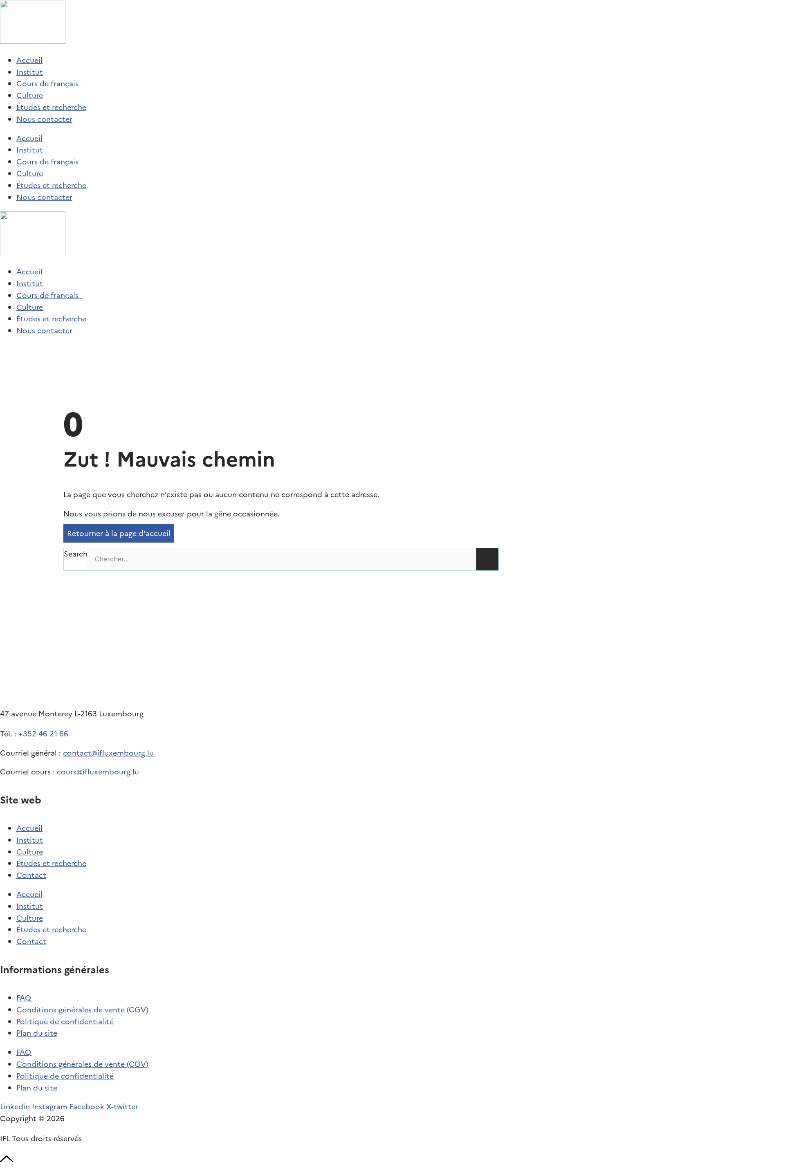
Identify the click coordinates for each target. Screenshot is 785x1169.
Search (75, 553)
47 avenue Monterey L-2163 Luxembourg (72, 713)
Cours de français (49, 83)
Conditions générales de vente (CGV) (82, 1009)
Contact (31, 875)
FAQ (23, 997)
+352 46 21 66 (43, 733)
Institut (29, 72)
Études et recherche (51, 107)
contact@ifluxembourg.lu (108, 752)
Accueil (29, 60)
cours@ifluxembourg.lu (98, 771)
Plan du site (36, 1033)
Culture (29, 95)
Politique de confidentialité (65, 1021)
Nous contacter (44, 119)
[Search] (487, 559)
